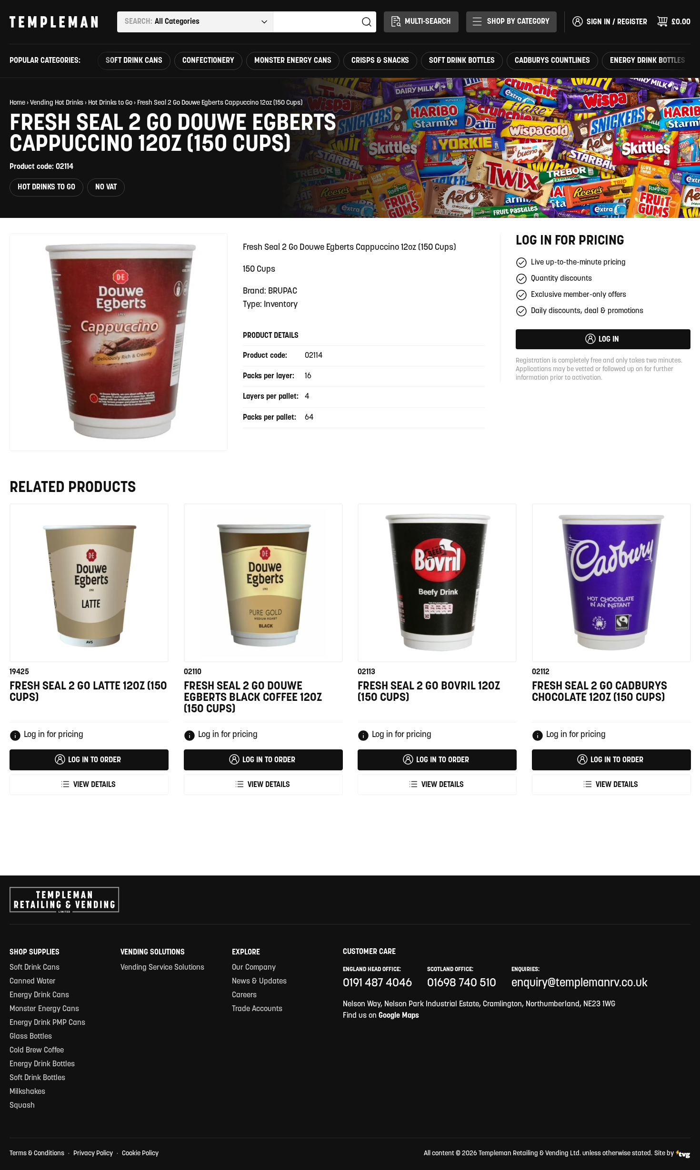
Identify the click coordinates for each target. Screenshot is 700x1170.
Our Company (254, 968)
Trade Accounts (257, 1009)
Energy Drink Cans (39, 995)
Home (17, 103)
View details (94, 785)
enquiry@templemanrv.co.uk (579, 983)
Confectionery (208, 61)
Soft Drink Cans (134, 61)
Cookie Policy (140, 1153)
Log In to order (94, 760)
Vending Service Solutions (162, 968)
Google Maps (399, 1016)
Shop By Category (518, 22)
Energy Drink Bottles (647, 61)
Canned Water (33, 981)
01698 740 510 (461, 983)
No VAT (106, 187)
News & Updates (259, 981)
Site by (664, 1153)
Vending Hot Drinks (56, 103)
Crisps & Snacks (380, 61)
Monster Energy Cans (292, 61)
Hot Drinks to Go (110, 103)
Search (366, 21)
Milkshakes (27, 1092)
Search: (138, 22)
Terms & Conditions (37, 1153)
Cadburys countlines (552, 61)
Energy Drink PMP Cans (47, 1023)
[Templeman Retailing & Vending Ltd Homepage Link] (54, 22)
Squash (22, 1106)
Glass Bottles (31, 1037)
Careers (244, 995)
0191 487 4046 (377, 983)
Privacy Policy (93, 1153)
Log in (609, 340)
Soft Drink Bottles (462, 61)
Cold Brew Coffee (37, 1050)
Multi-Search (428, 22)
